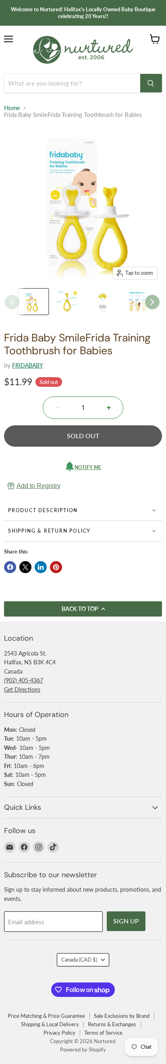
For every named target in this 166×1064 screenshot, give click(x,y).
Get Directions (22, 689)
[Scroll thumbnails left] (12, 302)
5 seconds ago (38, 485)
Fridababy (27, 365)
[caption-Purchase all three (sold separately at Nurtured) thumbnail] (141, 302)
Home (12, 107)
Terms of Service (103, 1032)
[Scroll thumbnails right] (152, 302)
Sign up (126, 921)
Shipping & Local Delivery (50, 1024)
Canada (79, 959)
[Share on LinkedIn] (41, 567)
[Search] (151, 83)
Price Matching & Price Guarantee (46, 1016)
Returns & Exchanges (112, 1024)
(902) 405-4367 (23, 680)
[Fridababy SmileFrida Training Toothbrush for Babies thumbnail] (33, 302)
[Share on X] (25, 567)
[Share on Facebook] (10, 567)
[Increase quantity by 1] (108, 407)
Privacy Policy (59, 1032)
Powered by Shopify (83, 1049)
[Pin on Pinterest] (56, 567)
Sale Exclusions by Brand (121, 1016)
